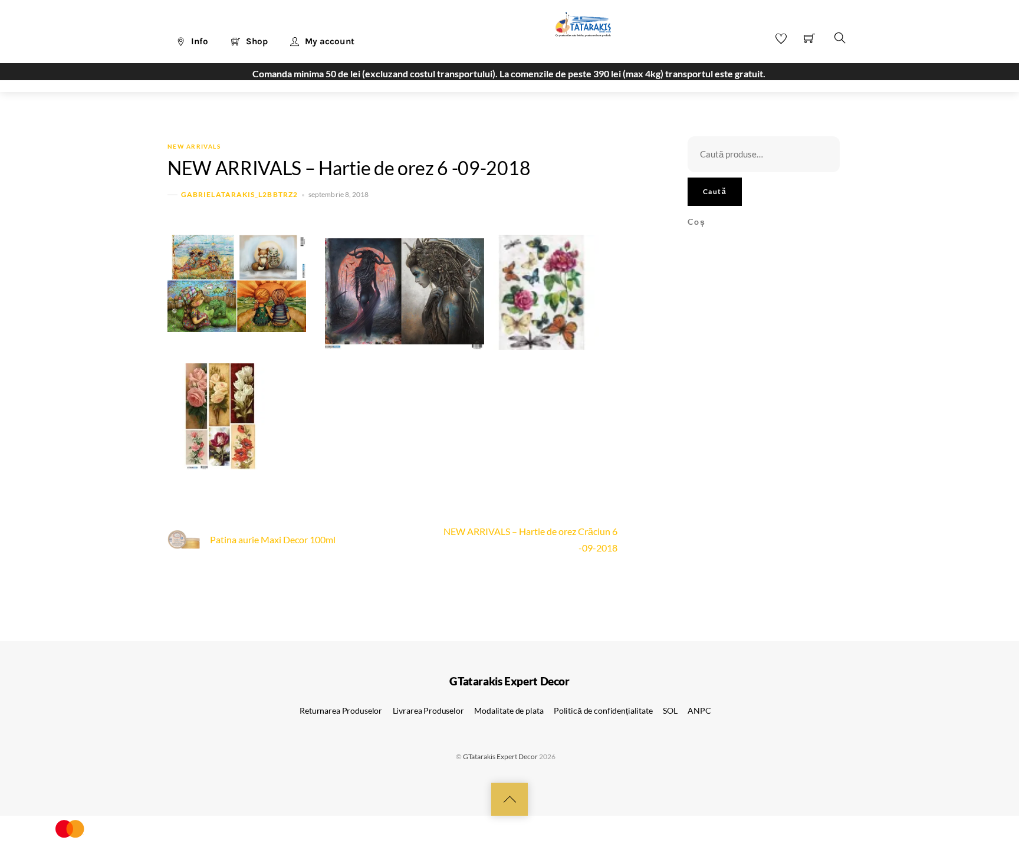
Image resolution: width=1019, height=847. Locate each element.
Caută (715, 191)
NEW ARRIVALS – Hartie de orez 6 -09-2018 (348, 167)
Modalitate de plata (508, 710)
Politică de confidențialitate (603, 710)
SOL (670, 710)
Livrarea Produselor (428, 710)
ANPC (699, 710)
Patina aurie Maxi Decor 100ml (273, 539)
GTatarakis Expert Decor (500, 756)
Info (198, 41)
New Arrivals (194, 146)
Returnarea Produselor (341, 710)
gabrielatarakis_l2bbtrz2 (239, 194)
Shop (256, 41)
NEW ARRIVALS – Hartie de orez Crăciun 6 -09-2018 (530, 539)
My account (328, 41)
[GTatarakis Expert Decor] (576, 30)
